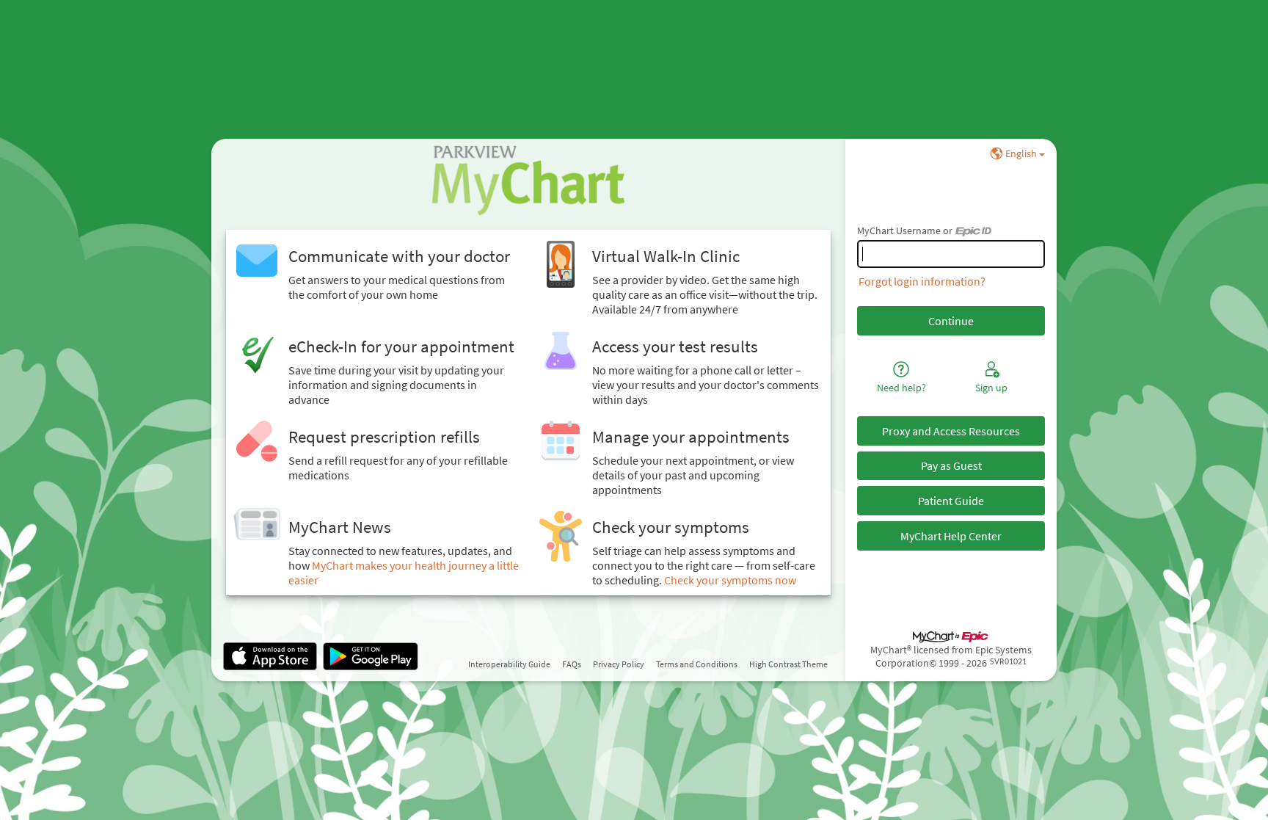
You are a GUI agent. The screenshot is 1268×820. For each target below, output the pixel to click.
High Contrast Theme (788, 664)
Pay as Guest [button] (951, 465)
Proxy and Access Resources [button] (951, 431)
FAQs (571, 664)
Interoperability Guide (509, 664)
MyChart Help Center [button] (951, 536)
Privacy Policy (618, 664)
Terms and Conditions (696, 664)
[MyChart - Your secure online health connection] (528, 180)
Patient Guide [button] (951, 500)
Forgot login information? (922, 281)
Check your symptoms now (730, 580)
